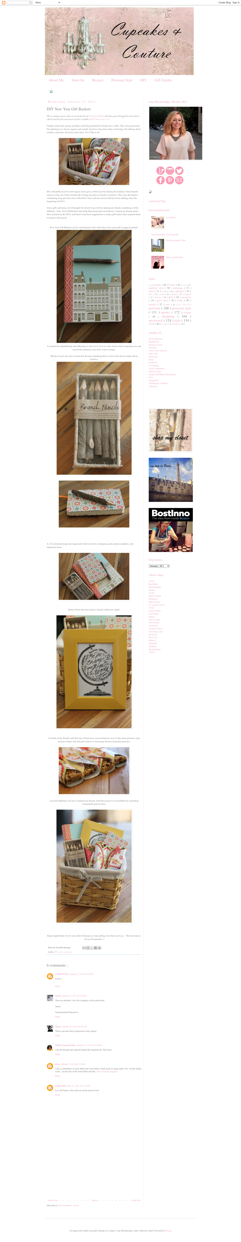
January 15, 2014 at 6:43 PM (82, 974)
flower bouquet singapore (107, 1071)
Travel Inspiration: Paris (176, 240)
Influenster (153, 356)
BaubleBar (153, 584)
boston (172, 284)
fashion (174, 294)
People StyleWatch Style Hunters (162, 374)
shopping (170, 316)
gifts (61, 952)
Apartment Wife (96, 116)
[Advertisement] (94, 1172)
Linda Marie (61, 1085)
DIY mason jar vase (100, 119)
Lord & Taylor (155, 610)
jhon (57, 1064)
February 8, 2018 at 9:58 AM (73, 1064)
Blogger (168, 1230)
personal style (181, 308)
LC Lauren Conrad (156, 604)
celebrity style (157, 288)
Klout (151, 359)
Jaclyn (58, 995)
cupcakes (180, 291)
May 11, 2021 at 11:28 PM (79, 1085)
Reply (57, 986)
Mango (152, 616)
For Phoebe (171, 217)
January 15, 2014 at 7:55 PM (74, 995)
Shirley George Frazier (65, 1045)
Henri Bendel (154, 601)
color (152, 291)
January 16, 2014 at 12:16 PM (89, 1045)
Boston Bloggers (156, 338)
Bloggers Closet (155, 344)
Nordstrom (153, 625)
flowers (158, 297)
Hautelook (153, 598)
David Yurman (155, 595)
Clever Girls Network (158, 350)
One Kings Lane (155, 631)
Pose (151, 377)
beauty (158, 284)
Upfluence (153, 386)
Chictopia (153, 347)
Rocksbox (153, 634)
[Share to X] (92, 948)
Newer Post (53, 1200)
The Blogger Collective (158, 383)
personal (155, 308)
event (162, 294)
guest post (68, 952)
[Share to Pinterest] (99, 948)
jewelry (153, 304)
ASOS (151, 581)
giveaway (186, 297)
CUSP (151, 593)
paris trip (182, 304)
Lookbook (153, 362)
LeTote (151, 607)
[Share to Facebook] (95, 948)
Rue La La (153, 637)
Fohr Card (153, 353)
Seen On (78, 79)
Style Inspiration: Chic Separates (165, 234)
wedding (164, 324)
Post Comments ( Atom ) (68, 1205)
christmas (178, 288)
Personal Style (121, 79)
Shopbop (152, 646)
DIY (143, 79)
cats (185, 285)
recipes (187, 312)
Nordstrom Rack (156, 628)
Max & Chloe (154, 619)
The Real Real (154, 649)
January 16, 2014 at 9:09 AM (74, 1026)
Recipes (98, 79)
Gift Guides (163, 79)
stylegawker (154, 380)
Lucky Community (156, 368)
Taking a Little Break (174, 257)
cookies (165, 291)
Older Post (135, 1200)
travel (152, 323)
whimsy (176, 323)
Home (94, 1200)
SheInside (153, 643)
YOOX (152, 652)
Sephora (152, 640)
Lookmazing (154, 365)
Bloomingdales (155, 587)
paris (168, 304)
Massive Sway (155, 371)
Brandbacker (154, 341)
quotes (166, 312)
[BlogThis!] (88, 948)
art (150, 285)
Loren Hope (154, 613)
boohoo (152, 590)
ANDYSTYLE (61, 974)
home (180, 300)
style (178, 320)
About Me (56, 79)
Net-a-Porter (154, 622)
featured (187, 294)
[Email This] (84, 948)
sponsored (156, 320)
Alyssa (58, 1026)
